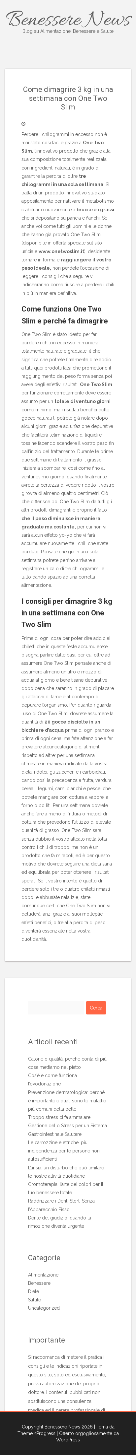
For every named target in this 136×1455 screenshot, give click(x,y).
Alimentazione (43, 1275)
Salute (34, 1299)
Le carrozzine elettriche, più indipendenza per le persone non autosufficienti (64, 1151)
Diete (33, 1291)
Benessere (39, 1283)
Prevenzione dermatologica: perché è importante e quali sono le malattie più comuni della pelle (67, 1101)
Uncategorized (44, 1308)
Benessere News (68, 20)
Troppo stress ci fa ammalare (59, 1117)
